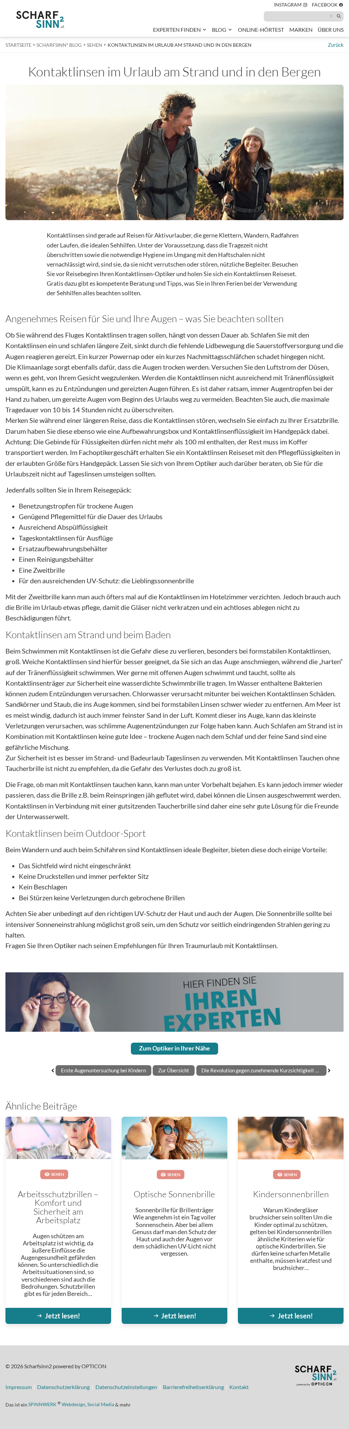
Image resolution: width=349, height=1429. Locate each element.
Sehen (57, 1174)
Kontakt (239, 1387)
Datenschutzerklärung (63, 1387)
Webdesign (73, 1404)
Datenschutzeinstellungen (126, 1387)
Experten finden (177, 30)
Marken (301, 30)
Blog (219, 30)
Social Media (100, 1404)
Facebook (328, 6)
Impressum (18, 1387)
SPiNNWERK (42, 1404)
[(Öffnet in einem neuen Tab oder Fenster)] (316, 1377)
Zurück (336, 45)
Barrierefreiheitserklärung (193, 1387)
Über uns (331, 30)
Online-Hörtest (261, 31)
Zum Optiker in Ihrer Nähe (174, 1048)
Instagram (291, 6)
